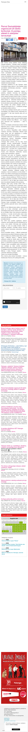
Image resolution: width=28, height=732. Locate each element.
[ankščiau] (3, 518)
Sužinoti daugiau (14, 724)
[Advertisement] (14, 13)
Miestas (13, 336)
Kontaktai (6, 718)
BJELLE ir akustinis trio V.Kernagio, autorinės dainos (12, 553)
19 (10, 529)
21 (17, 529)
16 (24, 526)
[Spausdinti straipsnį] (14, 39)
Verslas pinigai (15, 352)
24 (3, 531)
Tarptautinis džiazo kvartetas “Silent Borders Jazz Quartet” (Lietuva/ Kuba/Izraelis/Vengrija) (13, 545)
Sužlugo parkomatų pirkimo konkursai (12, 499)
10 (3, 526)
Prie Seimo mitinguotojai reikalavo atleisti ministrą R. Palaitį (13, 466)
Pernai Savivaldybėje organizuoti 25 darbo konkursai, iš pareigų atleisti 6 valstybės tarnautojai (13, 389)
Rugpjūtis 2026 (14, 518)
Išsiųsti (5, 307)
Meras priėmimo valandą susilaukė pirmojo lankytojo (14, 481)
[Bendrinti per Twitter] (9, 39)
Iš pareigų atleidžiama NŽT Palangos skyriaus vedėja (12, 429)
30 (24, 531)
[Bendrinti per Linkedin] (12, 39)
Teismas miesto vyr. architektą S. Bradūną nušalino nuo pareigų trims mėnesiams (13, 448)
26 (10, 531)
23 (24, 529)
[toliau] (25, 518)
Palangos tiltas (5, 2)
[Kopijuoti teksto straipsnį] (17, 39)
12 (10, 526)
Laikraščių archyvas (10, 721)
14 (17, 526)
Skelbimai (6, 719)
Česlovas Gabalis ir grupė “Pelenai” (10, 540)
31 (3, 533)
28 (17, 531)
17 (3, 529)
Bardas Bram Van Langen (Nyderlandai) (11, 549)
